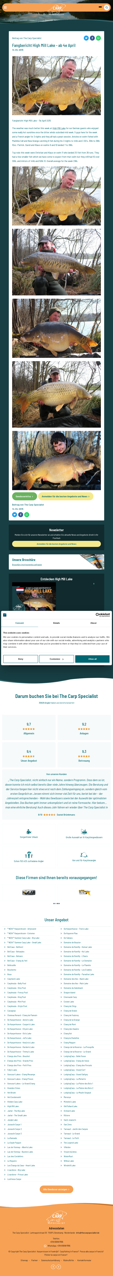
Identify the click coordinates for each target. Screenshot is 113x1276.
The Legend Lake (71, 1142)
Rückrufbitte (68, 1260)
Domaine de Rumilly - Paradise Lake (79, 974)
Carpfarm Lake (13, 978)
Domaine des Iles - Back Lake (76, 978)
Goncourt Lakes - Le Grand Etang (21, 1083)
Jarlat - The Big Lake (16, 1110)
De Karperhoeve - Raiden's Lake (20, 1047)
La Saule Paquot (14, 1142)
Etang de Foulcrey (71, 1015)
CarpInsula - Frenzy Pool (17, 992)
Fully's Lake (12, 1069)
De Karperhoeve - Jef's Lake (19, 1038)
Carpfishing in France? (69, 1251)
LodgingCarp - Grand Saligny (76, 1074)
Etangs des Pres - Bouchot (18, 1056)
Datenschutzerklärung (50, 1260)
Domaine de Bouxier (72, 942)
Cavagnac (11, 1010)
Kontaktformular (84, 1260)
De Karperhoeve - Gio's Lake (19, 1033)
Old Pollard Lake (70, 1106)
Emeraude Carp (70, 997)
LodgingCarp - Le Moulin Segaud (77, 1092)
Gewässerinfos (23, 496)
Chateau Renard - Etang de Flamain (22, 1015)
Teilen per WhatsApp (98, 38)
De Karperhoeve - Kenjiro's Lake (21, 1042)
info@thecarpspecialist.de (87, 1232)
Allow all (92, 659)
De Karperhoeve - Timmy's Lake (20, 1051)
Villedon (67, 1147)
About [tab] (93, 623)
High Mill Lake (59, 128)
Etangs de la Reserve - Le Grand (77, 1051)
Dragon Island (69, 992)
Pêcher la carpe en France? (56, 1254)
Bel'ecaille (11, 965)
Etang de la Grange (72, 1019)
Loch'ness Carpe (14, 1179)
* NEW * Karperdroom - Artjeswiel (21, 928)
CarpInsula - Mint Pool (16, 1001)
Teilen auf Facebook (92, 38)
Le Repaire (12, 1160)
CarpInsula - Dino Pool (16, 988)
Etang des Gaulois (71, 1029)
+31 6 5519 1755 (56, 1241)
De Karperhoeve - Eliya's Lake (20, 1029)
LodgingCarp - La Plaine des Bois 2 (78, 1088)
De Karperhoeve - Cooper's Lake (21, 1024)
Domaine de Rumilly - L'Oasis (76, 956)
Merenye (67, 1097)
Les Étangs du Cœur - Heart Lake (21, 1165)
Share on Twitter (86, 38)
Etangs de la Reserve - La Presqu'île (79, 1047)
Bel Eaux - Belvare (15, 956)
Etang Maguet (69, 1042)
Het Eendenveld (14, 1097)
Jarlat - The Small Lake (17, 1115)
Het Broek (11, 1092)
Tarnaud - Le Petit (71, 1138)
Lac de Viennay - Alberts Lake (20, 1147)
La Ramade (12, 1138)
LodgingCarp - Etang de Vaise (76, 1060)
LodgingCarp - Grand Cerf (74, 1069)
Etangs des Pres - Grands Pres (20, 1060)
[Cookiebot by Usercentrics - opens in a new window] (98, 615)
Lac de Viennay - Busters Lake (20, 1151)
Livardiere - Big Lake (16, 1170)
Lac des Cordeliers (15, 1156)
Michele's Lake (70, 1101)
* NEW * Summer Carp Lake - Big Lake (23, 937)
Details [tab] (56, 623)
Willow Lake (69, 1160)
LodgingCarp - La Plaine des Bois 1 (78, 1083)
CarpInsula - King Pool (16, 997)
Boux (9, 974)
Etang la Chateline (71, 1038)
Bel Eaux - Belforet (15, 947)
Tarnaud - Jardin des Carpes (76, 1129)
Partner (34, 1260)
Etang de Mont (70, 1024)
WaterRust (68, 1156)
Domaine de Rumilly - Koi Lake (76, 951)
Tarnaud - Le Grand (72, 1133)
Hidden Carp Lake (14, 1101)
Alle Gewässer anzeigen (55, 1189)
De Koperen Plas (71, 933)
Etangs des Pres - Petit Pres (19, 1065)
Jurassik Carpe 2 (14, 1129)
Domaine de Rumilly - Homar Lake (78, 947)
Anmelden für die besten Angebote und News (64, 496)
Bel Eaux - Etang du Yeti (17, 960)
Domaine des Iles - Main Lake (76, 983)
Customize (55, 659)
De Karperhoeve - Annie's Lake (20, 1019)
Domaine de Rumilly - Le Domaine (78, 960)
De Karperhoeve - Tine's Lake (76, 928)
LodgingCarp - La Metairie (75, 1079)
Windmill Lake (70, 1165)
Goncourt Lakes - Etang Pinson (20, 1079)
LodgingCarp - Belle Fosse (75, 1056)
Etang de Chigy (70, 1006)
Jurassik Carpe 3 (14, 1133)
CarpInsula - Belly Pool (16, 983)
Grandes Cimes (13, 1088)
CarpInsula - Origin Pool (17, 1006)
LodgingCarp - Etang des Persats (78, 1065)
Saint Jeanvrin (70, 1120)
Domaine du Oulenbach (73, 988)
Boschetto (11, 969)
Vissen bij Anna (70, 1151)
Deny (20, 659)
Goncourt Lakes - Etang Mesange (21, 1074)
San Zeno (68, 1124)
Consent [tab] (19, 623)
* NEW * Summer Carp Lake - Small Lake (24, 942)
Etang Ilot (68, 1033)
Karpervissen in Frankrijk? (48, 1251)
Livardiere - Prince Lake (17, 1174)
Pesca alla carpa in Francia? (92, 1251)
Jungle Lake (12, 1120)
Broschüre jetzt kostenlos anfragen (27, 564)
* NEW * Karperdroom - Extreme (21, 933)
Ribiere (67, 1115)
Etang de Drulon (70, 1010)
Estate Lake (69, 1001)
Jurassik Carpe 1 (14, 1124)
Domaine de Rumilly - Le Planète (77, 965)
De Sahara (68, 937)
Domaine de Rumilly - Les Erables (78, 969)
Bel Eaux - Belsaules (15, 951)
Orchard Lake (69, 1110)
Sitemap (24, 1260)
